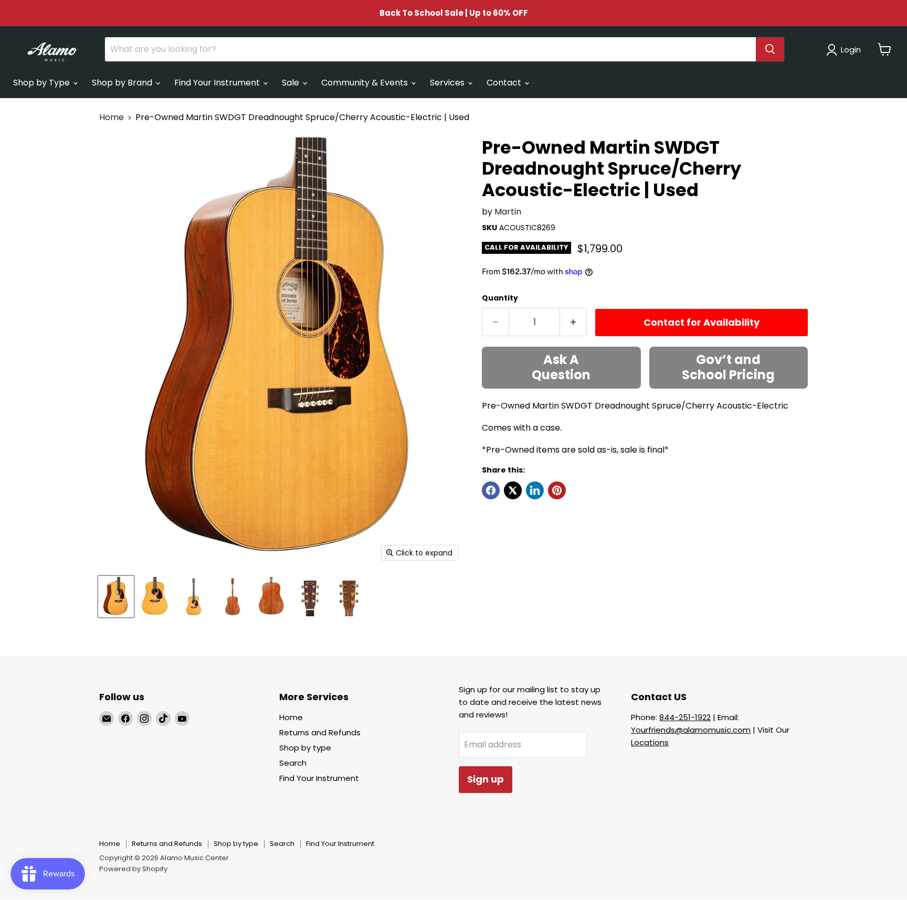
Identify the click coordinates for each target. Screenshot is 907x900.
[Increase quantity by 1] (573, 322)
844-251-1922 (685, 717)
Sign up (485, 779)
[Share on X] (513, 490)
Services (448, 83)
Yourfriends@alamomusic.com (691, 729)
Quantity (500, 298)
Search (293, 762)
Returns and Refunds (320, 732)
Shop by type (305, 747)
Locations (650, 742)
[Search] (770, 49)
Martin (507, 212)
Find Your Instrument (218, 83)
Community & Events (365, 83)
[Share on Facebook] (491, 490)
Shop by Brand (123, 83)
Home (111, 117)
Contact (505, 83)
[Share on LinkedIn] (535, 490)
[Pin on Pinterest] (557, 490)
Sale (291, 83)
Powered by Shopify (133, 869)
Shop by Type (42, 83)
